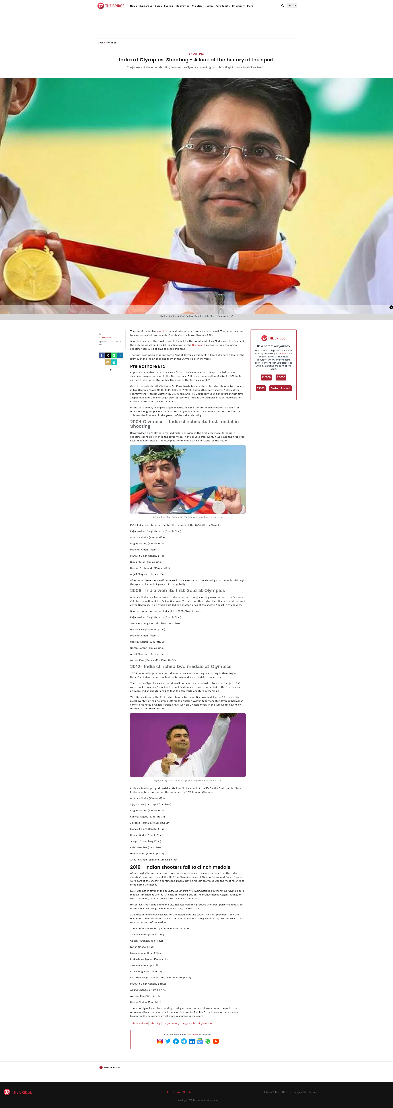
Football (169, 6)
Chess (158, 6)
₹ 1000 (261, 388)
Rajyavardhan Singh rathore (197, 1023)
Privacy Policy (271, 1092)
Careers (313, 1092)
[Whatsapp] (114, 355)
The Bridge (192, 1034)
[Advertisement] (196, 29)
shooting (161, 331)
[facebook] (102, 355)
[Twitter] (108, 355)
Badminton (182, 6)
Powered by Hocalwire (206, 1100)
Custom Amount (280, 388)
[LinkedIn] (120, 355)
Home (133, 6)
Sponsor (282, 353)
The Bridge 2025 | (184, 1100)
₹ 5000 (266, 377)
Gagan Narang (171, 1023)
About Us (286, 1092)
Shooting (196, 54)
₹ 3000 (281, 377)
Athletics (197, 6)
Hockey (209, 6)
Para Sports (223, 6)
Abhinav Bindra (140, 1023)
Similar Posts (112, 1067)
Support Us (145, 6)
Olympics (197, 344)
